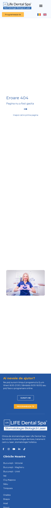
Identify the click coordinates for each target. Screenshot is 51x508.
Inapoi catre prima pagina (25, 115)
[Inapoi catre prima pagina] (25, 109)
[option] (45, 14)
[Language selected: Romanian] (43, 14)
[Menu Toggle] (41, 5)
